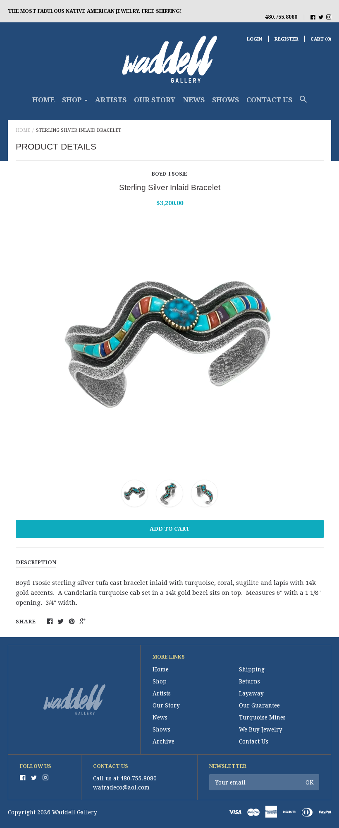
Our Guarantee (259, 705)
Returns (249, 681)
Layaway (251, 693)
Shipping (252, 669)
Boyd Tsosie (169, 174)
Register (286, 39)
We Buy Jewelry (260, 729)
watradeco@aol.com (121, 787)
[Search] (303, 103)
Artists (111, 100)
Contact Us (269, 100)
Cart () (320, 39)
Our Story (154, 100)
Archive (163, 741)
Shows (225, 100)
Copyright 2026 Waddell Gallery (52, 812)
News (194, 100)
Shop (160, 681)
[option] (170, 341)
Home (43, 100)
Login (254, 39)
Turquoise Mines (262, 717)
